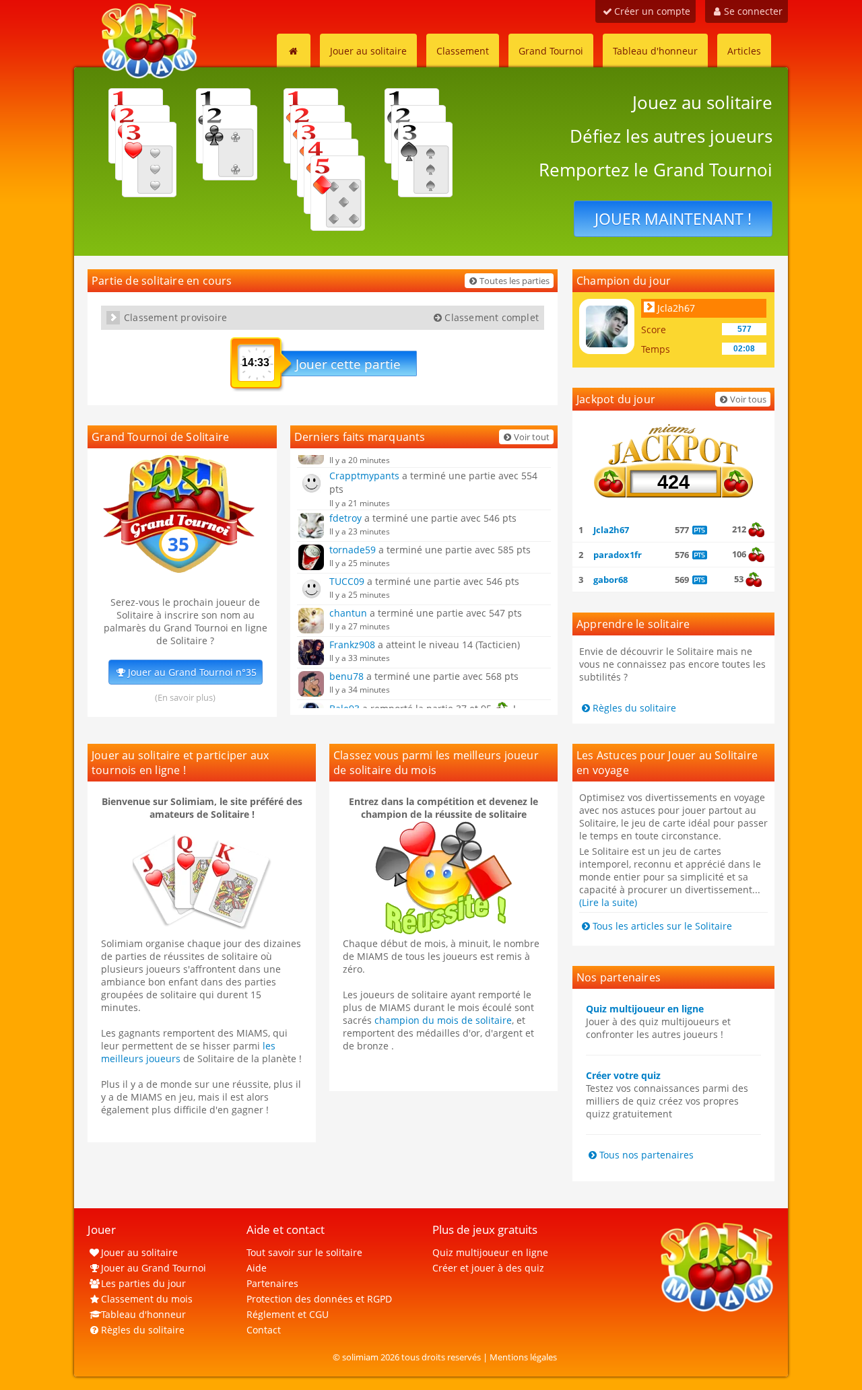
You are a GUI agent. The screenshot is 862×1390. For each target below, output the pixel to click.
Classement (462, 50)
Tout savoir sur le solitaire (304, 1252)
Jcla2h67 (676, 308)
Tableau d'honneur (655, 50)
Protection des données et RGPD (319, 1298)
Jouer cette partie (348, 363)
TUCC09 (346, 581)
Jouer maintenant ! (673, 219)
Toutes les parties (514, 281)
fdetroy (345, 518)
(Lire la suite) (608, 902)
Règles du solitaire (634, 707)
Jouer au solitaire (368, 50)
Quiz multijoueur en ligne (645, 1008)
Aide (256, 1267)
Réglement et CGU (287, 1314)
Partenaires (272, 1283)
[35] (178, 569)
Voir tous (748, 399)
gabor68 (610, 580)
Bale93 (344, 707)
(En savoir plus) (185, 697)
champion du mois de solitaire (443, 1020)
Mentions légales (523, 1357)
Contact (263, 1329)
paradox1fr (617, 555)
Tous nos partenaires (646, 1154)
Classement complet (491, 317)
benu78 (346, 676)
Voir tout (532, 437)
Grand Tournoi (551, 50)
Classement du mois (147, 1298)
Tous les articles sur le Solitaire (662, 925)
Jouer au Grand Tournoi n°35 (192, 672)
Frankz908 (352, 644)
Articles (744, 50)
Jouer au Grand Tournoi (153, 1267)
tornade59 (352, 549)
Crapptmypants (364, 475)
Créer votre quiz (623, 1075)
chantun (348, 612)
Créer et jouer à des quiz (488, 1267)
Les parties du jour (143, 1283)
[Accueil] (293, 50)
